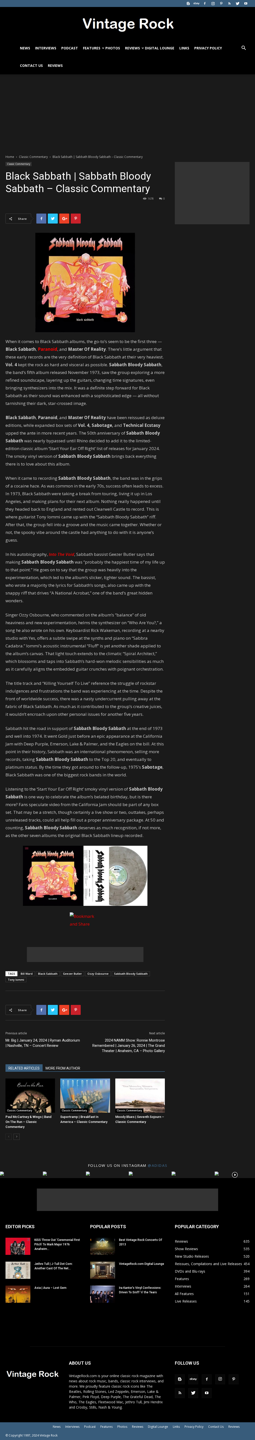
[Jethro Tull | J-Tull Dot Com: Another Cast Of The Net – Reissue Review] (17, 1270)
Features (91, 48)
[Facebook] (204, 3)
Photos (112, 48)
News (25, 48)
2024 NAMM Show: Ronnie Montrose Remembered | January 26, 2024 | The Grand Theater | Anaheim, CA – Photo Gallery (128, 1045)
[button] (244, 48)
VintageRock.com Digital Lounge (141, 1264)
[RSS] (229, 3)
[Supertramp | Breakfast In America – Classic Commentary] (85, 1096)
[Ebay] (196, 3)
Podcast (69, 48)
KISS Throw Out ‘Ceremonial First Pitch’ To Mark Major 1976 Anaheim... (57, 1244)
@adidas (157, 1165)
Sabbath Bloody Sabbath (131, 973)
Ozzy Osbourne (98, 973)
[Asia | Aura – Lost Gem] (17, 1294)
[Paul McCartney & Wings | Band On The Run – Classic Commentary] (30, 1096)
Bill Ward (27, 973)
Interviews (45, 48)
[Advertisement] (127, 112)
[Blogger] (188, 3)
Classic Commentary (33, 157)
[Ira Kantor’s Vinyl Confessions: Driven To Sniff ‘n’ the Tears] (102, 1294)
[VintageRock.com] (127, 23)
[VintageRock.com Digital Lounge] (102, 1270)
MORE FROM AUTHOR (63, 1068)
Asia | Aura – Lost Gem (50, 1288)
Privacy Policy (208, 48)
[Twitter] (237, 3)
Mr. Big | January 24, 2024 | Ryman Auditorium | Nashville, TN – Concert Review (42, 1043)
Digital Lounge (159, 48)
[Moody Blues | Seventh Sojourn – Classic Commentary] (140, 1096)
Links (184, 48)
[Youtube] (246, 3)
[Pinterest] (221, 3)
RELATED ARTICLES (24, 1068)
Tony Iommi (16, 979)
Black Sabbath (48, 973)
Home (9, 157)
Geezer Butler (72, 973)
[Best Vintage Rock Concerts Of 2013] (102, 1246)
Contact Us (31, 65)
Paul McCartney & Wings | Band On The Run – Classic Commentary (28, 1122)
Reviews (132, 48)
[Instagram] (213, 3)
